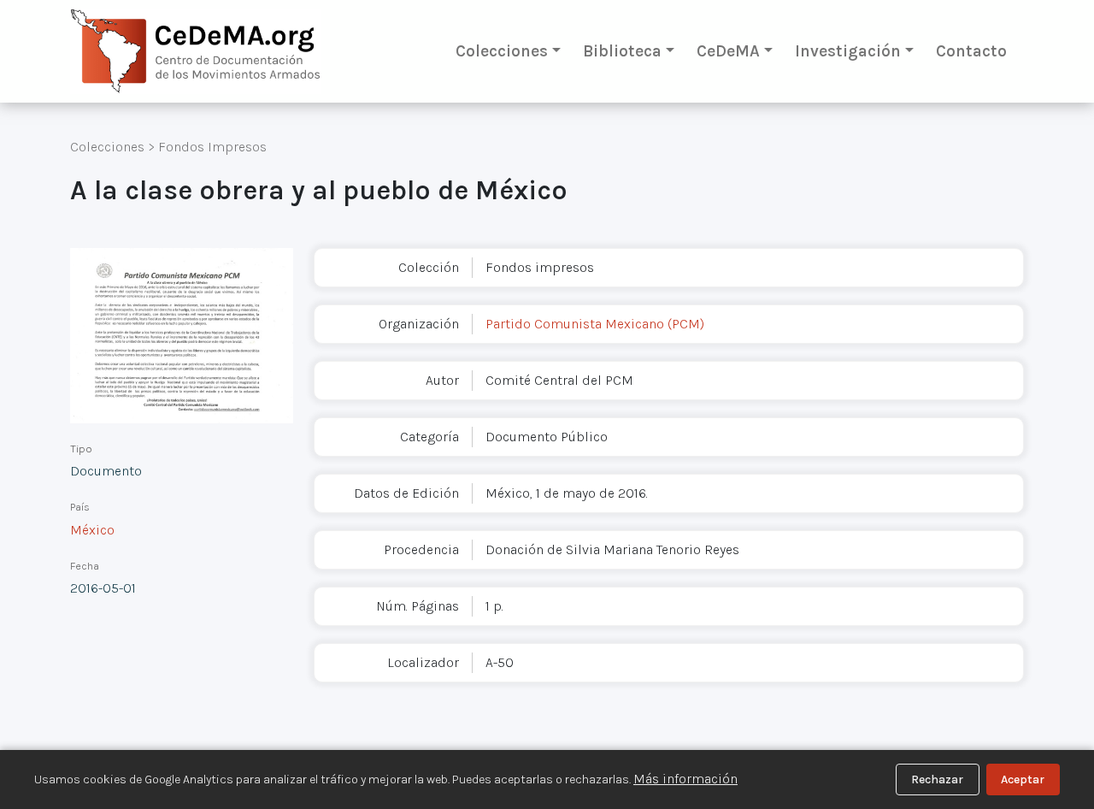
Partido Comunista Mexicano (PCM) (594, 324)
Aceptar (1022, 779)
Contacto (971, 51)
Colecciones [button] (502, 51)
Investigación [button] (848, 51)
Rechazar (937, 779)
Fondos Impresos (212, 147)
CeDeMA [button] (728, 51)
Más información (685, 779)
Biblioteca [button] (622, 51)
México (92, 530)
